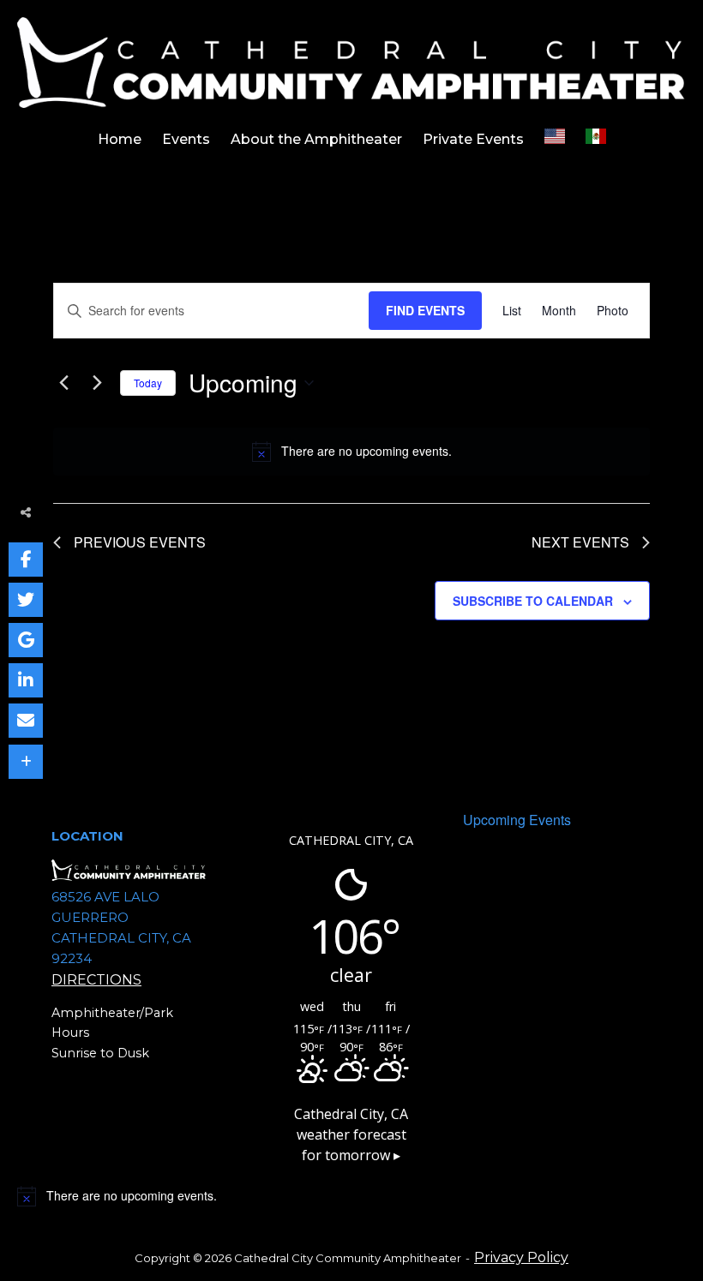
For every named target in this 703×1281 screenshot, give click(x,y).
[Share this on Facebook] (26, 559)
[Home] (351, 61)
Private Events (473, 139)
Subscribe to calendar (533, 600)
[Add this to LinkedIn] (26, 680)
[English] (555, 140)
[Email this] (26, 720)
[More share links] (26, 762)
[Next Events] (97, 383)
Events (186, 139)
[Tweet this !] (26, 600)
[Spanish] (596, 140)
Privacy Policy (521, 1257)
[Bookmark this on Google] (26, 640)
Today (148, 382)
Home (119, 139)
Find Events (425, 310)
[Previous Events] (63, 383)
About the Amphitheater (316, 139)
